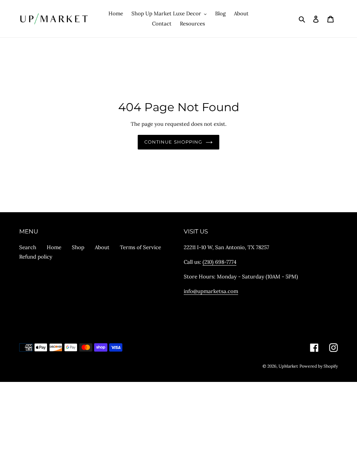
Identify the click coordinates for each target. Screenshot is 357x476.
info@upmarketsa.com (211, 291)
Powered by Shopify (318, 366)
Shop (78, 247)
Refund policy (35, 256)
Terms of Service (140, 247)
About (102, 247)
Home (54, 247)
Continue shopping (173, 142)
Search (27, 247)
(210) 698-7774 (219, 262)
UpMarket (288, 366)
